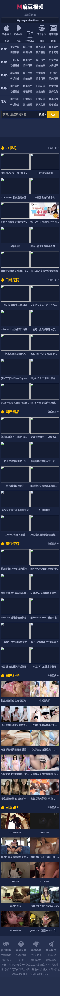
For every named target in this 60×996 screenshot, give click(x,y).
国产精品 (40, 59)
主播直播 (40, 72)
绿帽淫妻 (53, 104)
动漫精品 (14, 65)
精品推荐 (14, 72)
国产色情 (27, 72)
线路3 (4, 75)
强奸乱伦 (53, 91)
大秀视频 (53, 65)
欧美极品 (27, 85)
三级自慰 (40, 91)
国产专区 (14, 99)
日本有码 (27, 99)
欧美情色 (53, 46)
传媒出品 (14, 78)
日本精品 (40, 78)
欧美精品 (27, 59)
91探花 (53, 72)
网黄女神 (40, 104)
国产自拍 (14, 85)
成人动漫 (40, 46)
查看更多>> (53, 147)
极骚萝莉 (27, 91)
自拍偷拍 (40, 65)
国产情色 (40, 52)
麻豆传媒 (12, 543)
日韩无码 (14, 59)
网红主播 (27, 46)
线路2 (4, 62)
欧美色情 (53, 99)
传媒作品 (14, 104)
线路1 (4, 49)
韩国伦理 (27, 52)
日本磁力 (12, 807)
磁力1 (4, 101)
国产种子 (12, 675)
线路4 (4, 88)
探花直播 (27, 104)
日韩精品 (27, 65)
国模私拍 (14, 52)
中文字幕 (14, 46)
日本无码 (53, 52)
